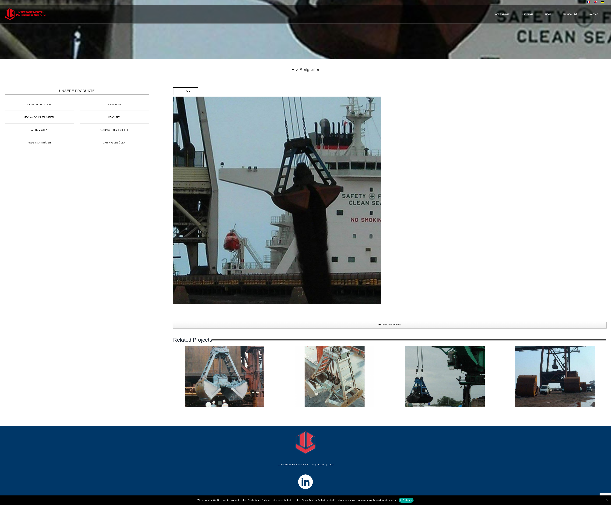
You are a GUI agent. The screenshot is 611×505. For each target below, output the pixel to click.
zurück (185, 91)
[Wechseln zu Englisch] (595, 2)
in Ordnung (406, 500)
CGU (331, 464)
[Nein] (607, 500)
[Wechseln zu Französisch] (588, 2)
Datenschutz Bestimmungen (293, 464)
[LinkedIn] (305, 481)
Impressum (318, 464)
